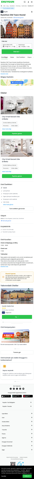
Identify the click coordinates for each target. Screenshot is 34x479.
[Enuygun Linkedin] (20, 389)
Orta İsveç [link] (18, 6)
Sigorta (4, 437)
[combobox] (10, 46)
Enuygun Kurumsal (7, 442)
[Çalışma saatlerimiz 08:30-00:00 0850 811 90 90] (24, 1)
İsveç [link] (7, 6)
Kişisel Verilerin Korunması (12, 457)
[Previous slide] (3, 105)
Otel (3, 417)
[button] (17, 29)
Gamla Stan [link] (24, 6)
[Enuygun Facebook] (11, 389)
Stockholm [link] (12, 6)
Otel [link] (4, 6)
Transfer (4, 429)
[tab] (4, 57)
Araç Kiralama (6, 425)
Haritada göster (18, 82)
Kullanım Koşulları (23, 457)
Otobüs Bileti (5, 421)
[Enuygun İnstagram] (14, 389)
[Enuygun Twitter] (17, 389)
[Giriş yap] (28, 2)
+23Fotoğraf (8, 36)
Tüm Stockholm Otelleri (8, 8)
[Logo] (7, 2)
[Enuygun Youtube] (23, 389)
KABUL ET (27, 476)
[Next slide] (31, 105)
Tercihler (3, 476)
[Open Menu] (32, 2)
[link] (1, 6)
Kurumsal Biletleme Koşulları (17, 459)
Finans (3, 433)
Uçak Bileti (5, 413)
